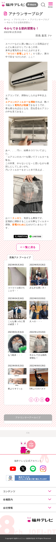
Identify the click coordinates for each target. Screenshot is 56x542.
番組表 (33, 5)
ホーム (7, 19)
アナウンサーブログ (39, 19)
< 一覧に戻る (28, 247)
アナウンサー (20, 19)
